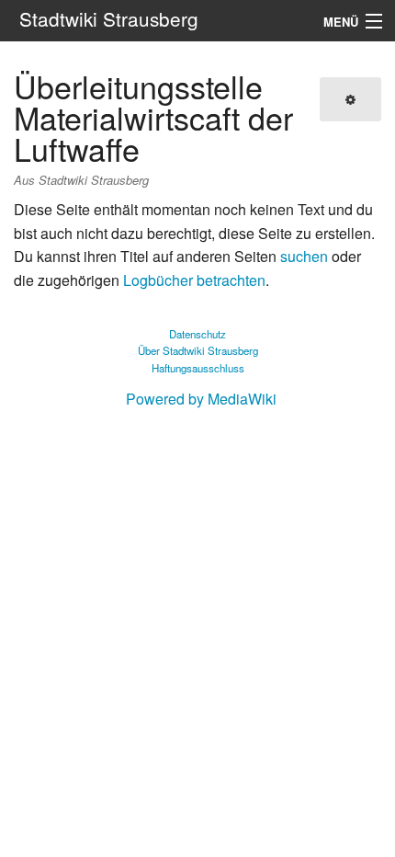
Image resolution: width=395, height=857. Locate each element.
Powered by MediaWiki (201, 398)
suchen (304, 256)
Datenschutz (197, 333)
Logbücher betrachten (194, 280)
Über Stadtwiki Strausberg (198, 350)
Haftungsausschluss (198, 367)
